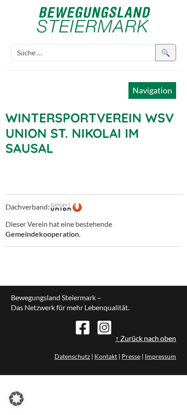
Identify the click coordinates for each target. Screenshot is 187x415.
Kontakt (105, 356)
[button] (16, 398)
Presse (131, 356)
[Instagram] (104, 326)
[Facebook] (82, 326)
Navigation (152, 90)
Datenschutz (72, 356)
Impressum (160, 356)
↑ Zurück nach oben (145, 338)
